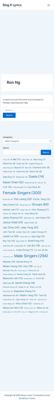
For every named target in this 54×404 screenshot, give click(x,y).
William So (42, 308)
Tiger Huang (22, 299)
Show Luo (35, 287)
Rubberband (29, 278)
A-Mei (16, 159)
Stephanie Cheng (25, 291)
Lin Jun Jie (40, 250)
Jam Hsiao (42, 217)
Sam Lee (8, 283)
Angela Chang (36, 164)
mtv (28, 266)
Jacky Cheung (12, 217)
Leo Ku (33, 245)
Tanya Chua (8, 299)
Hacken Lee (11, 209)
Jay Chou (11, 227)
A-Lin (6, 160)
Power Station (9, 274)
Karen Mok (25, 237)
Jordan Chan (23, 232)
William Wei (8, 312)
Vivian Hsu (38, 304)
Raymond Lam (13, 278)
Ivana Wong (31, 213)
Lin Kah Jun (8, 257)
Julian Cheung (39, 232)
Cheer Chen (9, 172)
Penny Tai (34, 271)
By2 (28, 168)
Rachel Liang (24, 274)
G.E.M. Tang (41, 199)
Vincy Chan (23, 303)
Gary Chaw (11, 204)
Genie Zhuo (25, 205)
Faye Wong (34, 187)
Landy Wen (20, 246)
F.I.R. (7, 187)
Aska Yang (8, 168)
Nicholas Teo (10, 270)
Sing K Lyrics (12, 5)
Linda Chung (24, 250)
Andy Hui (22, 163)
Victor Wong (8, 304)
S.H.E (40, 278)
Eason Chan (13, 182)
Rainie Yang (38, 274)
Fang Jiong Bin (19, 187)
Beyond (19, 167)
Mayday (9, 261)
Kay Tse (9, 241)
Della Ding (9, 177)
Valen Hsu (42, 299)
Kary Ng (38, 236)
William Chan (29, 308)
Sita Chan (8, 291)
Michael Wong (24, 262)
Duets (36, 176)
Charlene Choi (41, 167)
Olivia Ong (22, 271)
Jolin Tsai (9, 232)
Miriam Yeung (12, 266)
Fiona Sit (8, 199)
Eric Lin (42, 183)
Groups (40, 204)
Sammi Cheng (25, 283)
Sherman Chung (10, 287)
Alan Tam (27, 160)
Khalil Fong (36, 241)
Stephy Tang (29, 295)
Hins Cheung (40, 209)
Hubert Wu (17, 214)
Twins (32, 299)
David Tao (35, 171)
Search (6, 148)
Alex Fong (39, 159)
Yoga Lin (33, 312)
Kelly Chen (21, 241)
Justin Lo (11, 236)
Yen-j (24, 312)
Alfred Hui (9, 163)
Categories (7, 137)
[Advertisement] (27, 38)
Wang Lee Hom (13, 307)
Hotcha (7, 214)
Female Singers (22, 192)
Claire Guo (22, 171)
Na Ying (38, 266)
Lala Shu (8, 246)
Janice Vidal (13, 222)
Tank (42, 295)
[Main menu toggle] (48, 5)
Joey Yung (29, 227)
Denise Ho (22, 177)
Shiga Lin (23, 287)
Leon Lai (45, 246)
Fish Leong (23, 199)
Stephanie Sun (10, 295)
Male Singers (31, 256)
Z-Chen (43, 312)
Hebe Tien (25, 210)
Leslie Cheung (9, 250)
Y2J (17, 312)
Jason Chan (30, 223)
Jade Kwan (29, 218)
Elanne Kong (31, 183)
